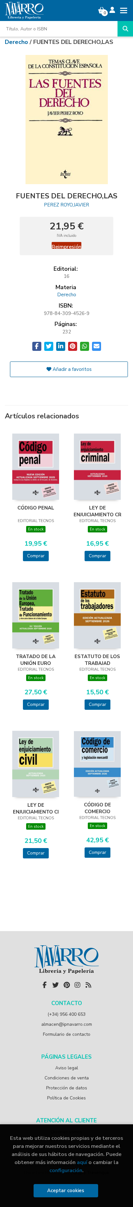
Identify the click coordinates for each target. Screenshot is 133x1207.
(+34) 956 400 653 (66, 1014)
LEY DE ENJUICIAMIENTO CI (36, 808)
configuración (65, 1170)
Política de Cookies (66, 1098)
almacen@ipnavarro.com (66, 1024)
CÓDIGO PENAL (35, 508)
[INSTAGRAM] (77, 985)
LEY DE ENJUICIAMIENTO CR (97, 511)
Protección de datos (66, 1088)
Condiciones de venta (67, 1078)
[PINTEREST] (66, 985)
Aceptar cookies (65, 1190)
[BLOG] (88, 985)
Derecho (17, 42)
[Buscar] (125, 29)
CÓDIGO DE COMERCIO (97, 808)
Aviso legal (66, 1068)
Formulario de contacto (66, 1034)
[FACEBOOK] (44, 985)
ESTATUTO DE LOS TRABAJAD (97, 659)
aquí (82, 1162)
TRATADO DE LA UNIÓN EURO (36, 659)
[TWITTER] (55, 985)
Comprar (36, 556)
